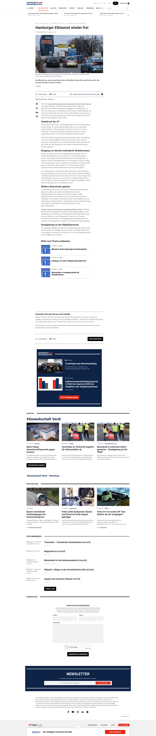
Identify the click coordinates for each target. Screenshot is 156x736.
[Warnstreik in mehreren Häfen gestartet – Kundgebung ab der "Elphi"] (113, 432)
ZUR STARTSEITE (95, 339)
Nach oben (124, 716)
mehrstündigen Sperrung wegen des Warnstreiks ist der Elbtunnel (69, 104)
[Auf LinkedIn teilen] (37, 112)
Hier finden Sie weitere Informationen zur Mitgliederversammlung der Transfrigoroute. (77, 367)
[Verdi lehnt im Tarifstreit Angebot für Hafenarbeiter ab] (78, 432)
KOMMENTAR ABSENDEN (78, 654)
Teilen (54, 94)
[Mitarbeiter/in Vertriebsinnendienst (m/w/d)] (34, 561)
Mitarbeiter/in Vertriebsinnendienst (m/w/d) (65, 560)
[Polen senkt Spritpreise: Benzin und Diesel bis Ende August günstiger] (78, 497)
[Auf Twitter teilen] (37, 108)
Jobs (109, 3)
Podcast (80, 8)
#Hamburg (54, 476)
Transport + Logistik (57, 23)
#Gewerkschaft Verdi (44, 419)
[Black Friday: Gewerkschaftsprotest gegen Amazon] (43, 432)
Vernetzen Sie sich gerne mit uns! (67, 322)
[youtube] (73, 712)
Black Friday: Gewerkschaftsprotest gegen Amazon (41, 449)
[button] (78, 726)
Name (81, 615)
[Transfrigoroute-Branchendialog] (50, 366)
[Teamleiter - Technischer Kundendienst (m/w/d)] (34, 542)
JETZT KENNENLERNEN (69, 397)
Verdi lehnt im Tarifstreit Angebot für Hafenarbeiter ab (78, 448)
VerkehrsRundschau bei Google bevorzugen (86, 94)
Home (37, 23)
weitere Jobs (50, 589)
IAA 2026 (53, 8)
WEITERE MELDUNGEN (36, 465)
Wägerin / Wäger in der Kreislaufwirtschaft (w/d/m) (69, 569)
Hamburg (69, 108)
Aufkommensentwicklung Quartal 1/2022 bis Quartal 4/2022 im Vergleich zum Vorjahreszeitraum (81, 384)
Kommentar (56, 622)
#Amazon (37, 443)
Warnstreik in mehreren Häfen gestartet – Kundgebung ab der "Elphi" (112, 449)
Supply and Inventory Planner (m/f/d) (62, 579)
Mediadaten (92, 725)
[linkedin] (83, 712)
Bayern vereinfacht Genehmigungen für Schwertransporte (36, 514)
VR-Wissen (90, 8)
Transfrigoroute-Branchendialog (81, 363)
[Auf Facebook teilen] (37, 104)
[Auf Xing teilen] (37, 116)
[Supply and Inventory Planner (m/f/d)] (34, 579)
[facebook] (68, 712)
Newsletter (97, 3)
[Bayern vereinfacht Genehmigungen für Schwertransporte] (43, 497)
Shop (104, 3)
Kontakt (104, 725)
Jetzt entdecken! (115, 732)
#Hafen (71, 443)
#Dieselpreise (73, 508)
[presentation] (128, 15)
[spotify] (87, 712)
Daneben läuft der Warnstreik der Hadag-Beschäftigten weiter (61, 209)
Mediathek (63, 8)
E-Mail (55, 615)
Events (72, 8)
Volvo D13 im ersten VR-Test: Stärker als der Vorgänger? (111, 513)
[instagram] (78, 712)
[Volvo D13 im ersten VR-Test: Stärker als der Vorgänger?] (113, 497)
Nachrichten (43, 8)
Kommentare (43, 94)
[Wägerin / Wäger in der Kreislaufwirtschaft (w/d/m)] (34, 571)
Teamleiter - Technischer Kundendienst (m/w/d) (67, 542)
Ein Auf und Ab (69, 390)
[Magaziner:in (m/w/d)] (33, 551)
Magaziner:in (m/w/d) (54, 551)
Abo (115, 3)
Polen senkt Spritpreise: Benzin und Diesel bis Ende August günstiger (77, 514)
